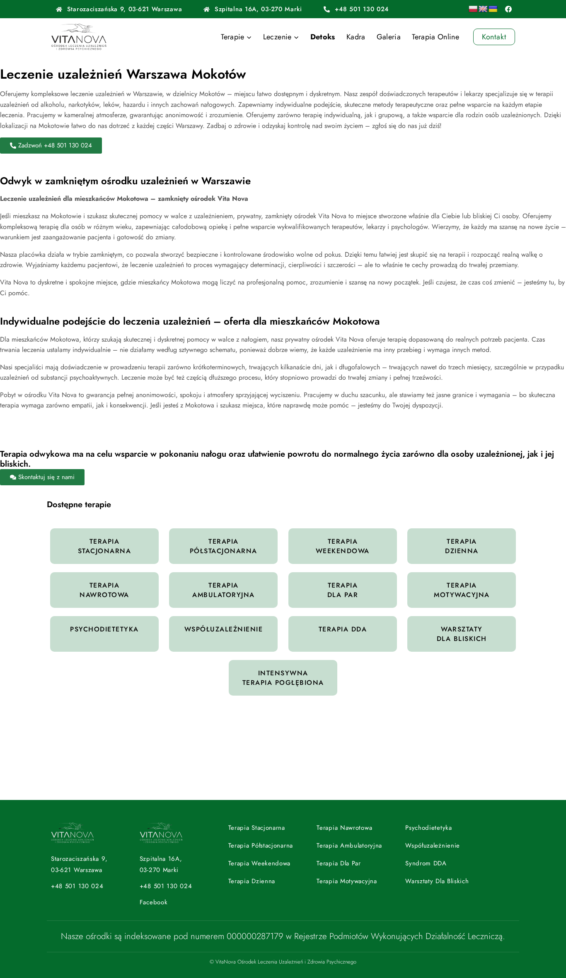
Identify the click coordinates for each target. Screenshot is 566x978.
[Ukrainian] (493, 9)
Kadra (355, 36)
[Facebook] (508, 9)
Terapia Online (435, 36)
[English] (483, 9)
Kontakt (494, 36)
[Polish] (473, 9)
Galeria (389, 36)
